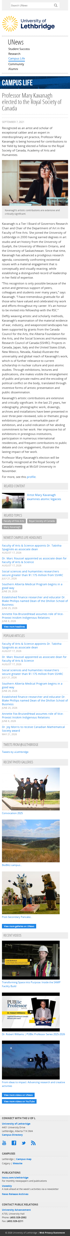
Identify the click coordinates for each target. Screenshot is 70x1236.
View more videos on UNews (18, 1094)
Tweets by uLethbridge (15, 752)
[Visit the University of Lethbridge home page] (28, 31)
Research (14, 54)
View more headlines (14, 626)
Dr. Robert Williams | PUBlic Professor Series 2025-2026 (33, 1034)
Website (17, 1163)
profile (31, 477)
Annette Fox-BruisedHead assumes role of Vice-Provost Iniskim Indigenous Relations (33, 615)
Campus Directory (12, 1134)
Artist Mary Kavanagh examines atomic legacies (44, 497)
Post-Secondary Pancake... (17, 917)
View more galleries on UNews (19, 926)
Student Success (19, 49)
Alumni (13, 69)
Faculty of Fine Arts (14, 521)
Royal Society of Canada (42, 521)
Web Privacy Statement (52, 1232)
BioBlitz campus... (12, 865)
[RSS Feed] (34, 1144)
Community (16, 64)
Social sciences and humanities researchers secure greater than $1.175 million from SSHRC (32, 573)
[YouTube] (5, 1144)
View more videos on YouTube (19, 1101)
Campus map (24, 1159)
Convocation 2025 (12, 813)
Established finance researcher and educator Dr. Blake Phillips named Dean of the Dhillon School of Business (35, 600)
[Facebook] (15, 1144)
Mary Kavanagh (12, 527)
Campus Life (16, 58)
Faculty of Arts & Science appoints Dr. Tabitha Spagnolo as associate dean (31, 547)
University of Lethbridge (16, 1123)
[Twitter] (24, 1144)
